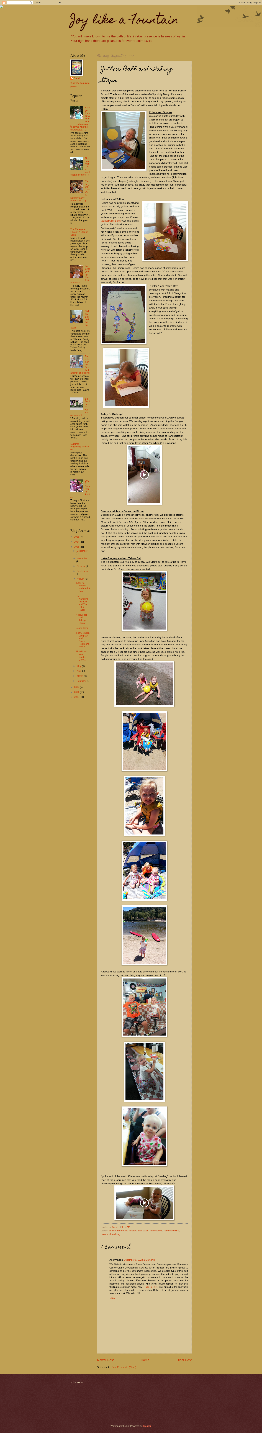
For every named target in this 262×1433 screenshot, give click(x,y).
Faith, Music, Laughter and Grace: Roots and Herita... (83, 639)
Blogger (147, 1426)
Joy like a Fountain (124, 20)
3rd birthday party (111, 221)
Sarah (77, 78)
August (81, 578)
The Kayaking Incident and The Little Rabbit (82, 603)
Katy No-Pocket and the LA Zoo (83, 587)
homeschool (156, 1230)
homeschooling (171, 1230)
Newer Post (105, 1360)
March (80, 676)
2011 (77, 692)
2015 (77, 536)
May (79, 666)
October (81, 566)
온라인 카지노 (150, 1287)
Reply (112, 1298)
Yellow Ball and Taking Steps (81, 618)
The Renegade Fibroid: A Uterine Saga (79, 232)
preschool (106, 1234)
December (82, 550)
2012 (77, 687)
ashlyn (112, 1230)
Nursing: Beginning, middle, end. (79, 447)
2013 (77, 546)
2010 (77, 697)
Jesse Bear (82, 628)
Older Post (184, 1360)
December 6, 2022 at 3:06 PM (139, 1260)
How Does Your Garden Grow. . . (82, 655)
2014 (77, 541)
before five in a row (127, 1230)
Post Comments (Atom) (124, 1367)
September (82, 571)
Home (145, 1360)
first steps (143, 1230)
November (82, 558)
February (82, 681)
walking (116, 1234)
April (79, 671)
